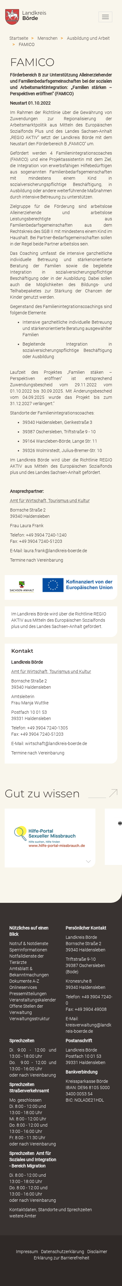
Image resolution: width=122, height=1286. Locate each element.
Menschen (48, 38)
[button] (50, 837)
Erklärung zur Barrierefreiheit (61, 1257)
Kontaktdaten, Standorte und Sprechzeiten (50, 1209)
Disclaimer (97, 1251)
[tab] (50, 838)
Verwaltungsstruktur (29, 1018)
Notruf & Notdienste (28, 943)
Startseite (18, 38)
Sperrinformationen (28, 949)
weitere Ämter (22, 1215)
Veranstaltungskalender (32, 999)
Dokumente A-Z (24, 981)
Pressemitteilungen (28, 993)
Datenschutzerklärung (62, 1251)
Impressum (27, 1251)
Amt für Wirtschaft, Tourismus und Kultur (50, 500)
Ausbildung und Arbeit (88, 38)
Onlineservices (23, 987)
